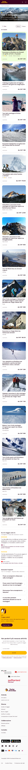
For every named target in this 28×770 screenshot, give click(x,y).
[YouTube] (9, 746)
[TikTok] (17, 746)
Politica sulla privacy (7, 657)
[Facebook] (6, 746)
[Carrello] (22, 2)
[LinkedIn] (2, 746)
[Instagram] (13, 746)
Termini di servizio (18, 657)
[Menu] (25, 2)
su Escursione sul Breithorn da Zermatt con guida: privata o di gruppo (12, 547)
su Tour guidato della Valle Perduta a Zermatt (11, 563)
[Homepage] (4, 2)
